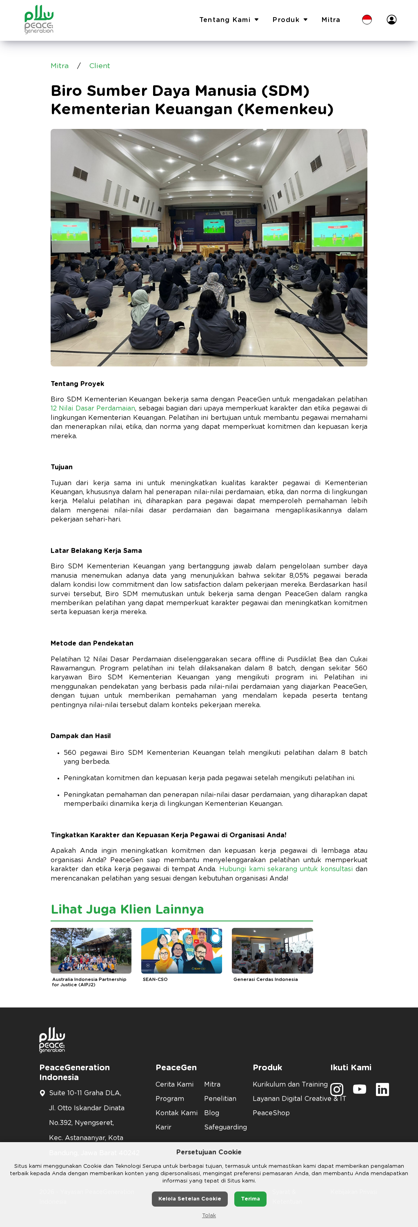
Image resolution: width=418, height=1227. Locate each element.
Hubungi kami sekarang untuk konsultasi (286, 869)
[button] (367, 20)
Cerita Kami (174, 1084)
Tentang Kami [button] (225, 20)
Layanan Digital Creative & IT (286, 1099)
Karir (163, 1127)
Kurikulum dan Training (286, 1084)
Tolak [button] (209, 1215)
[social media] (336, 1092)
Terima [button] (250, 1199)
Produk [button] (286, 20)
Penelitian (220, 1099)
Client (99, 66)
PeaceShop (271, 1113)
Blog (211, 1113)
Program (170, 1099)
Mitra (331, 20)
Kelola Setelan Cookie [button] (189, 1199)
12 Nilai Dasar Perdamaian (93, 408)
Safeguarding (223, 1127)
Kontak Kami (175, 1113)
